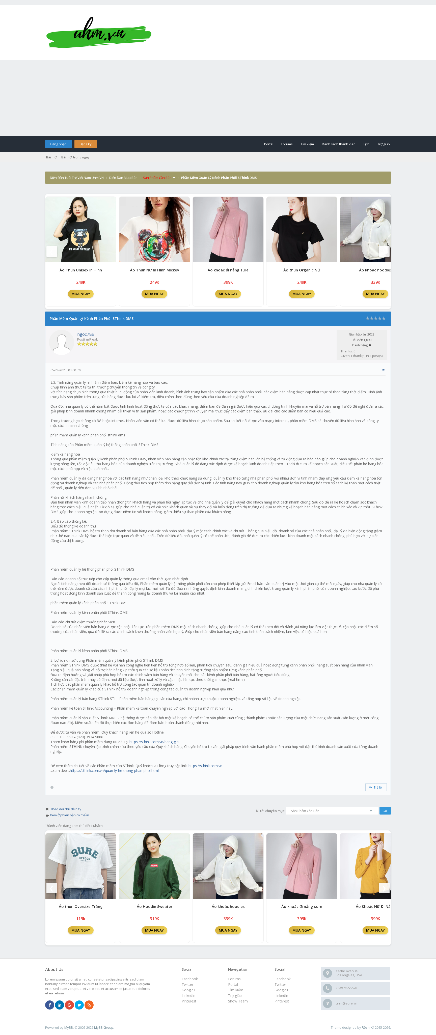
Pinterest (282, 1001)
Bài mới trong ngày (75, 157)
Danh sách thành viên (339, 144)
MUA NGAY (80, 293)
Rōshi (366, 1027)
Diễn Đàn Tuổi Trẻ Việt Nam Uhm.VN (77, 177)
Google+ (282, 990)
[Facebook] (49, 1005)
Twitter (280, 984)
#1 (384, 370)
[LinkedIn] (59, 1005)
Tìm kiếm (307, 144)
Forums (287, 144)
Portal (268, 144)
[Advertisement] (218, 98)
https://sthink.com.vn (205, 765)
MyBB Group (103, 1027)
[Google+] (69, 1005)
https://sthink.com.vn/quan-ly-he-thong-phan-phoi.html (114, 770)
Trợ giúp (383, 144)
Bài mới (51, 157)
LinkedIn (281, 995)
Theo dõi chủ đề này (65, 809)
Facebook (283, 978)
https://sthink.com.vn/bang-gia (154, 741)
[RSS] (89, 1005)
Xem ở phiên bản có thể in (69, 815)
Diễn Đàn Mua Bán (123, 177)
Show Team (238, 1001)
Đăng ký (85, 144)
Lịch (366, 144)
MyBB (68, 1027)
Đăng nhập (58, 144)
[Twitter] (79, 1005)
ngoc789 (85, 334)
